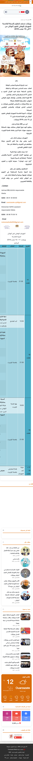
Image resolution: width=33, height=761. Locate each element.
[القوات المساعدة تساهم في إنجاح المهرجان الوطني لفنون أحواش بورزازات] (25, 573)
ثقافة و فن (6, 755)
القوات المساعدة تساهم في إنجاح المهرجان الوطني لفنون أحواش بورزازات (11, 572)
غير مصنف (23, 20)
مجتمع (15, 755)
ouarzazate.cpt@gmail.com (16, 203)
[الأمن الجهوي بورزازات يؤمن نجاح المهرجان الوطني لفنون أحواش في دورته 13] (25, 584)
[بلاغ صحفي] (25, 562)
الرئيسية (28, 20)
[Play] (27, 12)
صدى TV (7, 758)
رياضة (12, 755)
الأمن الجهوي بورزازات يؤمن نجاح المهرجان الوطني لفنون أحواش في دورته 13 (11, 583)
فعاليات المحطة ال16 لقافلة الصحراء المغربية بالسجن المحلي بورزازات (11, 631)
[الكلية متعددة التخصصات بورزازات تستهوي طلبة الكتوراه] (25, 656)
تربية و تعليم (21, 755)
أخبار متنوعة (26, 758)
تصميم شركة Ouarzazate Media (15, 749)
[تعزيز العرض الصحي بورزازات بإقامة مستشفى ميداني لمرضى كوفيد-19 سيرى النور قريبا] (25, 642)
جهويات (20, 758)
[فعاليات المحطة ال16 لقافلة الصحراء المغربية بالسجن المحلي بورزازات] (25, 631)
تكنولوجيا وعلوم (13, 758)
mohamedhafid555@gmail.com (12, 222)
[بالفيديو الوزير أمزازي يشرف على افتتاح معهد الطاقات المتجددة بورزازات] (25, 664)
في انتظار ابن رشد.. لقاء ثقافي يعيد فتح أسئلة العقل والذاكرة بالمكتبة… (11, 550)
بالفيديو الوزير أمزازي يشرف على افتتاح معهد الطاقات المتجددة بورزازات (11, 665)
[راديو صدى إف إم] (16, 5)
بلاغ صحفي (16, 559)
